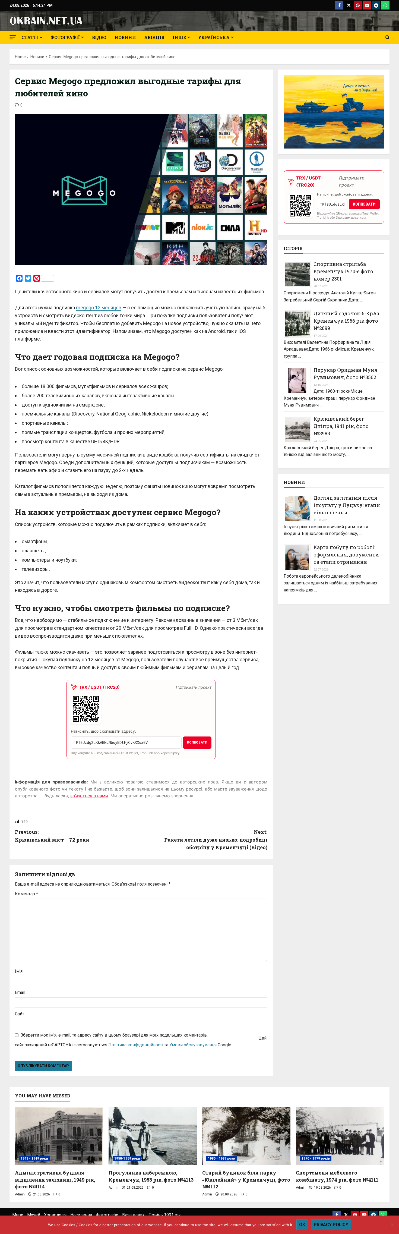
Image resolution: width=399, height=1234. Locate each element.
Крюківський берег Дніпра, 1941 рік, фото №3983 (341, 426)
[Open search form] (387, 37)
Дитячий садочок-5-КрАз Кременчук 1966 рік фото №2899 (346, 321)
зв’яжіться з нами (89, 795)
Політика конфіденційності (135, 1044)
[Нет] (392, 1224)
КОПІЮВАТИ (197, 742)
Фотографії (65, 37)
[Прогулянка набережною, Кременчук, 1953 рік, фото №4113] (153, 1136)
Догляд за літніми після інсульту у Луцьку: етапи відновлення (347, 505)
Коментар (26, 893)
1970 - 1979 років (316, 1158)
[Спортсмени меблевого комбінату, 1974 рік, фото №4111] (340, 1136)
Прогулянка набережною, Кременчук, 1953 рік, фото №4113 (151, 1176)
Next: (215, 840)
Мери (17, 1214)
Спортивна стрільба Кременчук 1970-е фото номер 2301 (343, 271)
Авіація (154, 37)
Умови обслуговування (193, 1044)
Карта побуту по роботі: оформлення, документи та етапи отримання (346, 554)
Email (20, 992)
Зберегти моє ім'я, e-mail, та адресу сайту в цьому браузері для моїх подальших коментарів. (114, 1035)
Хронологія (55, 1214)
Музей (33, 1214)
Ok (302, 1224)
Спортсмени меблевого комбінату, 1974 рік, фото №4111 (337, 1176)
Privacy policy (331, 1224)
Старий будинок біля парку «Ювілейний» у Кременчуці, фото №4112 (246, 1179)
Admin (20, 1194)
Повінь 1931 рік (164, 1214)
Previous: (52, 836)
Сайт (19, 1013)
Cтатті (29, 37)
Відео (99, 37)
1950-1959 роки (127, 1158)
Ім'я (19, 971)
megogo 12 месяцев (98, 307)
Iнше (179, 37)
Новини (125, 37)
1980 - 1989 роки (221, 1158)
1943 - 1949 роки (34, 1158)
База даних (133, 1214)
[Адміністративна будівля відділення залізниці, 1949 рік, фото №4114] (59, 1136)
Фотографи (107, 1214)
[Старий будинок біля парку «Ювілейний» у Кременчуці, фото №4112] (246, 1136)
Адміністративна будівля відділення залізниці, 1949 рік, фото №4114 (55, 1179)
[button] (13, 37)
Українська (214, 37)
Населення (81, 1214)
